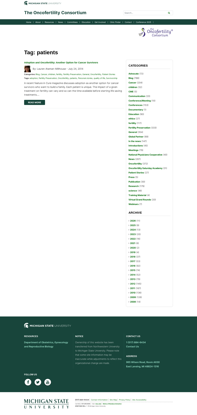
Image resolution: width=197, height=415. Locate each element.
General (85, 74)
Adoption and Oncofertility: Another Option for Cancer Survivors (61, 62)
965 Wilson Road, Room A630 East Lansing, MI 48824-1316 (143, 364)
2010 (132, 292)
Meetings (133, 150)
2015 (132, 270)
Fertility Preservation (72, 74)
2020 (133, 247)
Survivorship (111, 78)
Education (86, 22)
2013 (132, 279)
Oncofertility (95, 74)
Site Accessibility (139, 400)
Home (28, 22)
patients (73, 78)
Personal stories (85, 78)
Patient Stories (108, 74)
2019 (132, 252)
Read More (34, 102)
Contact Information (99, 400)
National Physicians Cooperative (145, 154)
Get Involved (100, 22)
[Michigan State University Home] (47, 403)
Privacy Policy (124, 400)
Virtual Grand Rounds (140, 199)
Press (132, 177)
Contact (128, 22)
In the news (135, 141)
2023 (133, 234)
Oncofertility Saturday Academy (145, 168)
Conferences (135, 105)
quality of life (99, 78)
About (38, 22)
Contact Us (132, 346)
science (133, 190)
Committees (72, 22)
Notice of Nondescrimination (112, 404)
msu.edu (98, 404)
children (51, 74)
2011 (132, 288)
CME (131, 91)
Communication (137, 96)
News (60, 22)
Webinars (134, 204)
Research (134, 186)
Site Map (113, 400)
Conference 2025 (143, 22)
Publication (134, 181)
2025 (133, 225)
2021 (132, 243)
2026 (133, 220)
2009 (133, 297)
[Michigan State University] (47, 328)
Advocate (134, 73)
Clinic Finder (115, 22)
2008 (133, 301)
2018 (132, 256)
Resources (49, 22)
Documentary (136, 109)
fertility (59, 74)
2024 (133, 229)
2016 (132, 265)
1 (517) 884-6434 (136, 342)
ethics (132, 118)
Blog (38, 74)
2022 (133, 238)
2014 (132, 274)
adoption (34, 78)
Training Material (137, 195)
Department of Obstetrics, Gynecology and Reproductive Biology (46, 344)
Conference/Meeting (140, 100)
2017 (132, 261)
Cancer (44, 74)
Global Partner (136, 136)
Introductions (136, 145)
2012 (132, 283)
